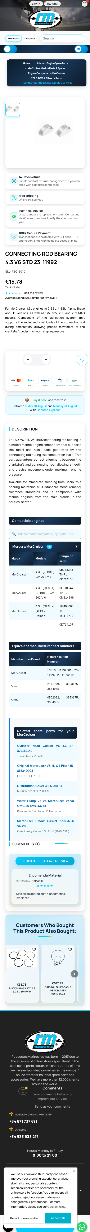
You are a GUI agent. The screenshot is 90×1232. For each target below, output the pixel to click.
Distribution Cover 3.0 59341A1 (39, 786)
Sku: (8, 271)
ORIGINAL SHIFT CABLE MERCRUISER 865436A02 (58, 990)
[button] (74, 1171)
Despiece (29, 38)
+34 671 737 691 (23, 1121)
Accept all (58, 1218)
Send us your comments (52, 1106)
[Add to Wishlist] (34, 949)
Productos (14, 38)
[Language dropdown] (81, 49)
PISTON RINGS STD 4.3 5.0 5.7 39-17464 (22, 990)
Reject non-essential (24, 1218)
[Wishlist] (84, 4)
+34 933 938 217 (24, 1136)
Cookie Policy (56, 1207)
